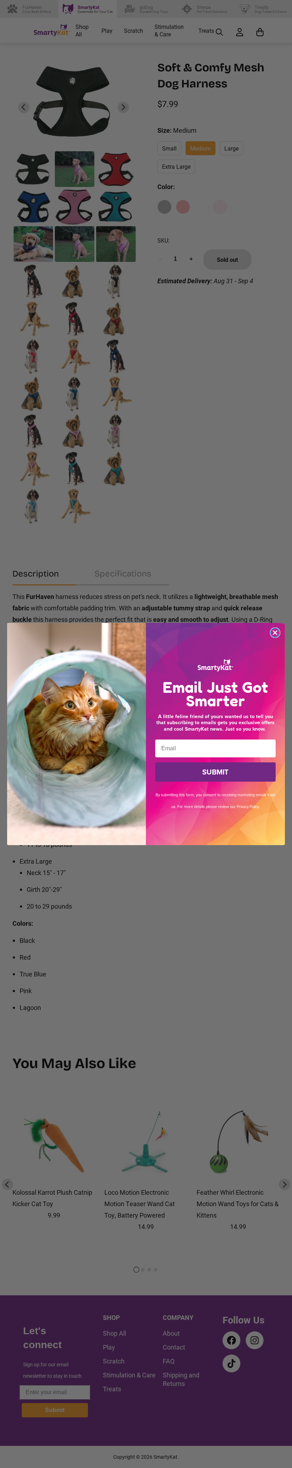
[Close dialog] (275, 632)
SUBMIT (215, 772)
